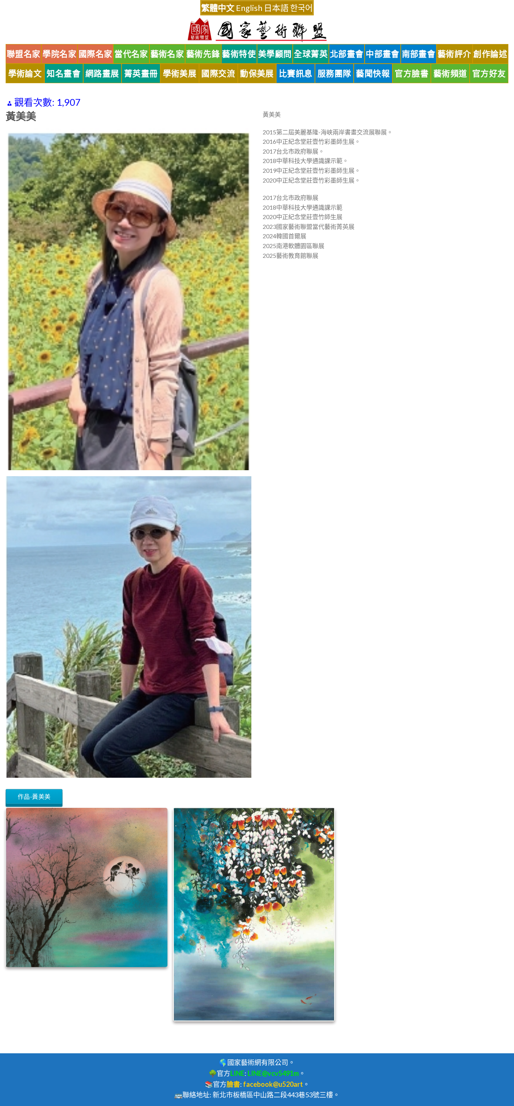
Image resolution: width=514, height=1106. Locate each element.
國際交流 (218, 73)
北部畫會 (347, 54)
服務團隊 (334, 73)
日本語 (276, 8)
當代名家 (131, 54)
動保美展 (257, 73)
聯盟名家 (24, 54)
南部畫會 (419, 54)
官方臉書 (412, 73)
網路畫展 (102, 73)
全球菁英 (311, 54)
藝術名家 (167, 54)
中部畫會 (383, 54)
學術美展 (180, 73)
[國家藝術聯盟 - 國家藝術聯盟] (257, 30)
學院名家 (59, 54)
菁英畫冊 (141, 73)
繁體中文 (217, 8)
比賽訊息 (296, 73)
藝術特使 (239, 54)
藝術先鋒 (203, 54)
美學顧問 (275, 54)
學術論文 (25, 73)
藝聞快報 (373, 73)
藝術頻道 (450, 73)
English (249, 8)
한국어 (301, 8)
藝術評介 (454, 54)
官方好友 (489, 73)
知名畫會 (64, 73)
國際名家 (96, 54)
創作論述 (490, 54)
